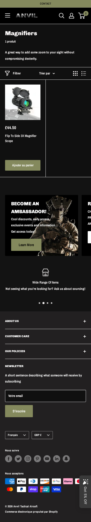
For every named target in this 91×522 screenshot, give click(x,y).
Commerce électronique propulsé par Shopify (31, 511)
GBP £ (37, 435)
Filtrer (17, 73)
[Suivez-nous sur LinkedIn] (56, 458)
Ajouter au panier (23, 165)
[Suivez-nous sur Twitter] (18, 458)
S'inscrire (19, 411)
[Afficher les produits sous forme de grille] (75, 73)
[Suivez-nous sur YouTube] (47, 458)
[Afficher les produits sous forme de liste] (83, 73)
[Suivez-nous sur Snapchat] (66, 458)
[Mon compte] (71, 15)
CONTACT (45, 3)
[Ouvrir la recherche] (61, 15)
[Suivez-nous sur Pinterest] (37, 458)
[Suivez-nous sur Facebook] (8, 458)
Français (13, 435)
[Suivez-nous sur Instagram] (27, 458)
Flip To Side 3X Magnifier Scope (20, 138)
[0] (82, 16)
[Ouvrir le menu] (7, 15)
